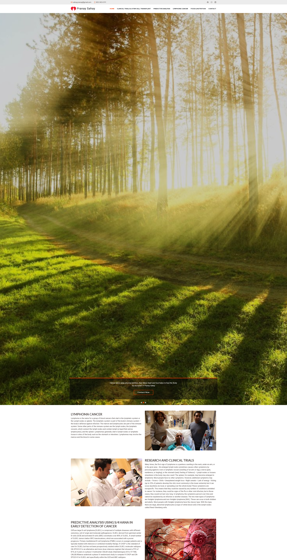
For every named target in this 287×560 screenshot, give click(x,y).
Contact (212, 9)
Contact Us (143, 392)
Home (112, 9)
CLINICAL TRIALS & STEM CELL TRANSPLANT (134, 9)
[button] (21, 209)
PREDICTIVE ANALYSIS (161, 9)
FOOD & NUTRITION (198, 9)
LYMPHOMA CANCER (180, 9)
